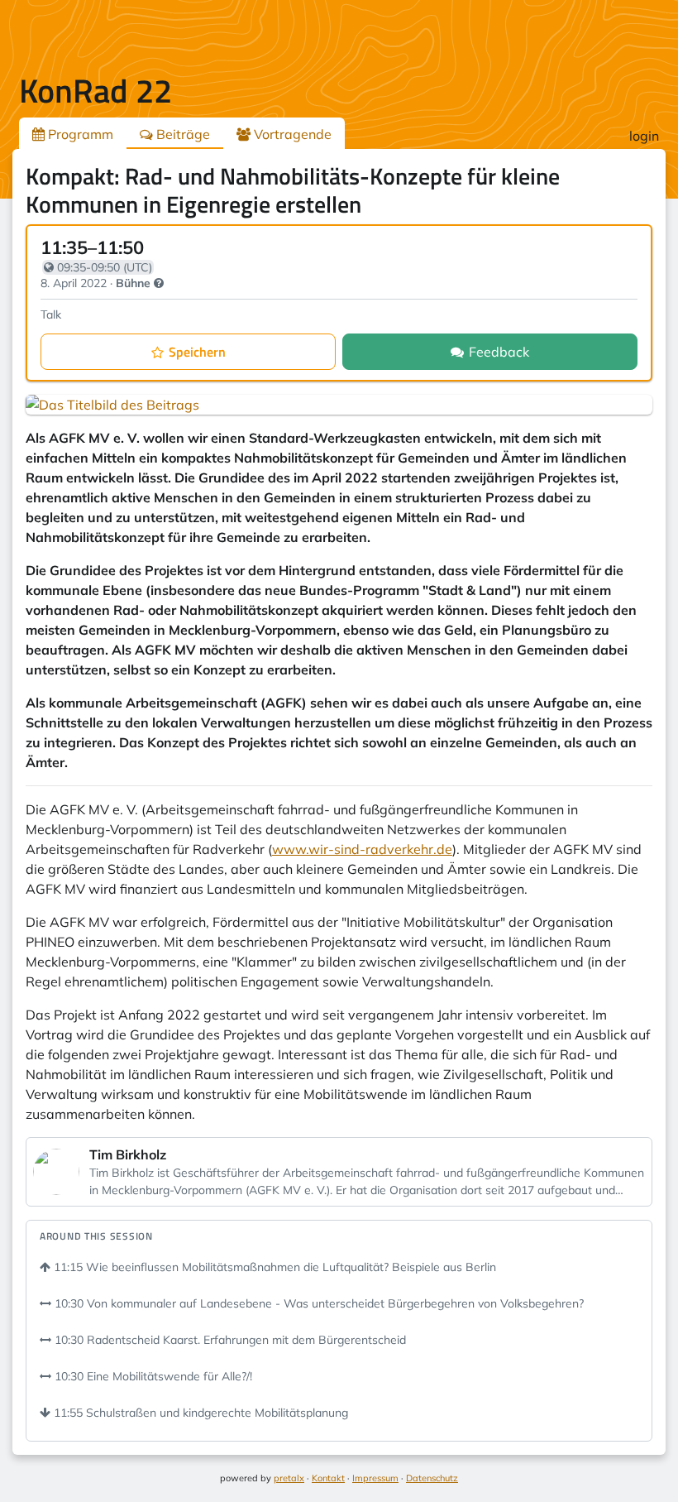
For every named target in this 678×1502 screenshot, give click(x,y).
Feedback (499, 351)
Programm (79, 134)
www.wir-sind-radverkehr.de (362, 849)
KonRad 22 (95, 90)
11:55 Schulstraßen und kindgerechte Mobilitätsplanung (199, 1412)
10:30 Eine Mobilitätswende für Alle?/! (151, 1376)
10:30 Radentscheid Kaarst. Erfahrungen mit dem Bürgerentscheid (228, 1339)
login (644, 135)
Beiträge (181, 134)
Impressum (375, 1478)
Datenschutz (432, 1478)
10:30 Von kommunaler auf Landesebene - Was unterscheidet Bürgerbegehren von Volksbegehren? (317, 1303)
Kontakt (328, 1478)
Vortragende (291, 134)
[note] (159, 283)
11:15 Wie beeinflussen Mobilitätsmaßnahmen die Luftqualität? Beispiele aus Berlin (273, 1267)
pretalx (289, 1478)
